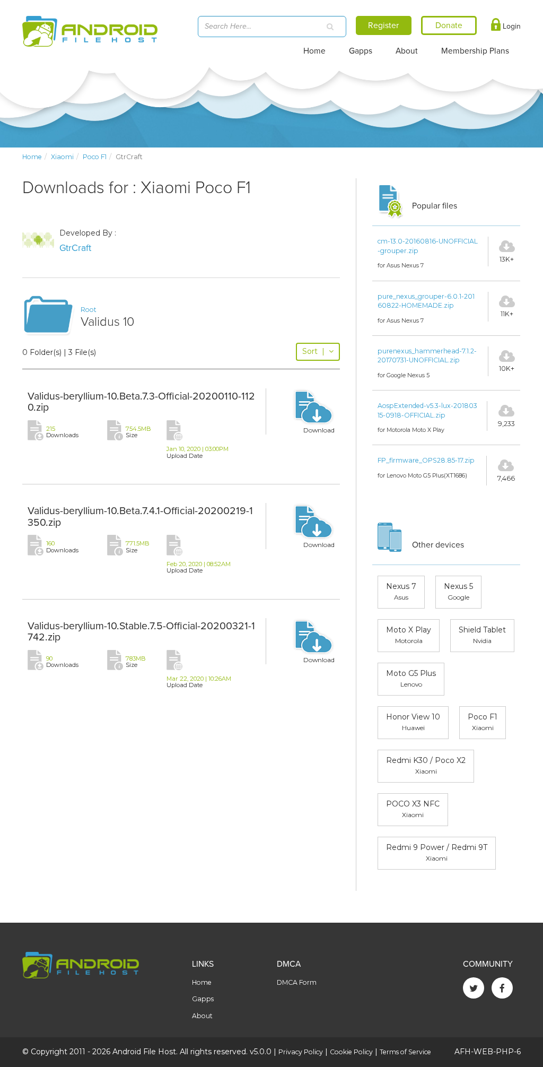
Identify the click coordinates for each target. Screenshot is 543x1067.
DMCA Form (297, 982)
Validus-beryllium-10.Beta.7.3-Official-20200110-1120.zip (141, 402)
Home (314, 51)
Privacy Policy (300, 1052)
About (407, 51)
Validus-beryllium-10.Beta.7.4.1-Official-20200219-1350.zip (140, 517)
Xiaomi (62, 157)
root (89, 310)
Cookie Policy (351, 1052)
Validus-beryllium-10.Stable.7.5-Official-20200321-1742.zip (141, 632)
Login (511, 26)
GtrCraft (75, 248)
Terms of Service (405, 1052)
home (32, 157)
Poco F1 (95, 157)
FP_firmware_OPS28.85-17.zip (426, 460)
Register (383, 25)
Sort (313, 351)
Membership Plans (475, 51)
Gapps (360, 51)
